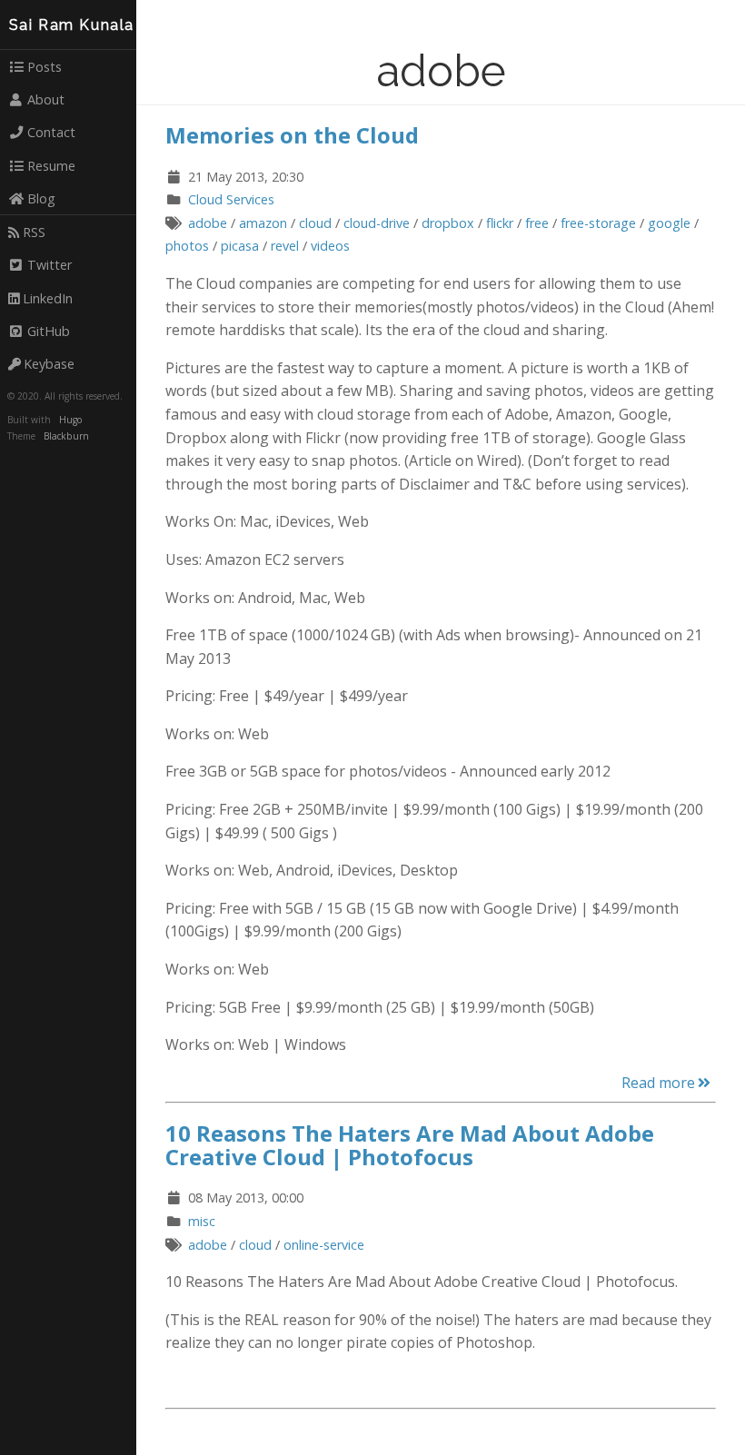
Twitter (49, 264)
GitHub (48, 331)
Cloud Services (231, 199)
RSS (34, 232)
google (669, 223)
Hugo (70, 419)
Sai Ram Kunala (71, 25)
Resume (51, 165)
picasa (240, 245)
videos (330, 245)
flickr (499, 223)
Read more (658, 1083)
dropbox (448, 223)
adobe (207, 223)
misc (201, 1221)
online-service (323, 1244)
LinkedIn (48, 298)
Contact (51, 132)
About (46, 99)
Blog (41, 198)
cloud (315, 223)
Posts (44, 66)
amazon (263, 223)
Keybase (49, 363)
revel (285, 245)
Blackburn (66, 436)
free (537, 223)
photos (187, 245)
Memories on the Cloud (292, 135)
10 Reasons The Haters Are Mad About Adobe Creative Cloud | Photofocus (409, 1145)
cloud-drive (376, 223)
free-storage (598, 223)
